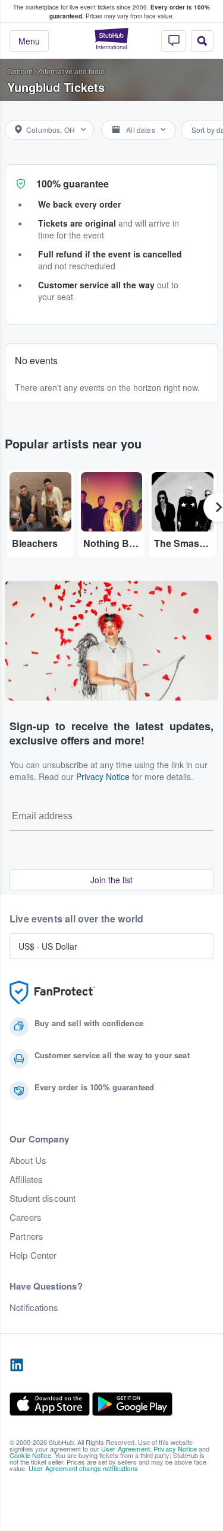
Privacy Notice (103, 776)
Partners (26, 1236)
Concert (20, 71)
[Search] (202, 41)
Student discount (43, 1198)
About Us (28, 1160)
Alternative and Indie (71, 71)
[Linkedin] (17, 1365)
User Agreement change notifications (83, 1468)
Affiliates (26, 1179)
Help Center (33, 1255)
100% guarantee (72, 183)
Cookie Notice (30, 1455)
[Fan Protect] (52, 993)
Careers (26, 1217)
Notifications (34, 1307)
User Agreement (125, 1448)
